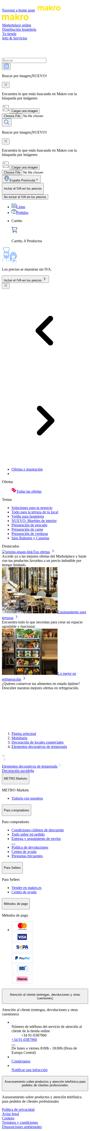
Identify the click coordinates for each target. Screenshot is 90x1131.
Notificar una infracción (30, 1070)
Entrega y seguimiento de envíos (36, 839)
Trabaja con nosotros (27, 798)
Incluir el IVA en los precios (23, 280)
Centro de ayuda (24, 852)
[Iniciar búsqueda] (7, 122)
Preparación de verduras (30, 534)
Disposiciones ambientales (22, 1127)
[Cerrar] (6, 286)
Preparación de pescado (29, 525)
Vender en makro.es (27, 888)
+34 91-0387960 (24, 1040)
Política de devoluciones (30, 847)
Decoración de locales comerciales (38, 742)
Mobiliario (19, 738)
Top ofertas (41, 552)
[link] (50, 231)
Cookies (8, 1118)
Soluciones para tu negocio (32, 508)
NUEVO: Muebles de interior (34, 521)
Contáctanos (21, 1061)
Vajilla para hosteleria (28, 516)
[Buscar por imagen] (6, 66)
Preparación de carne (27, 529)
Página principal (24, 734)
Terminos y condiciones (20, 1122)
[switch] (25, 196)
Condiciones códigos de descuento (38, 830)
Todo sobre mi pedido (28, 834)
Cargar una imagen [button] (25, 111)
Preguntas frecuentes (27, 856)
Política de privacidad (18, 1109)
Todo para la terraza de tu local (35, 512)
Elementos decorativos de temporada (39, 747)
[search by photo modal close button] (6, 85)
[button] (45, 758)
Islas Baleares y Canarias (30, 538)
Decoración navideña (18, 771)
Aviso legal (10, 1114)
